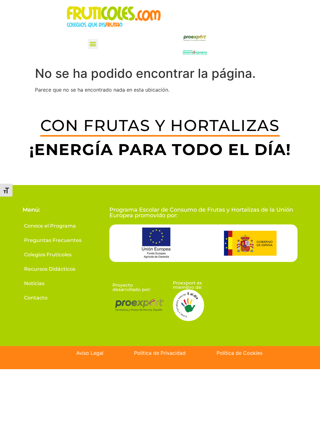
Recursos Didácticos (49, 269)
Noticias (34, 283)
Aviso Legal (89, 353)
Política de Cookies (239, 353)
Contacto (36, 298)
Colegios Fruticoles (48, 255)
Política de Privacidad (160, 353)
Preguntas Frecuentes (53, 240)
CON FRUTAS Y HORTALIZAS (160, 125)
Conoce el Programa (50, 226)
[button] (93, 44)
